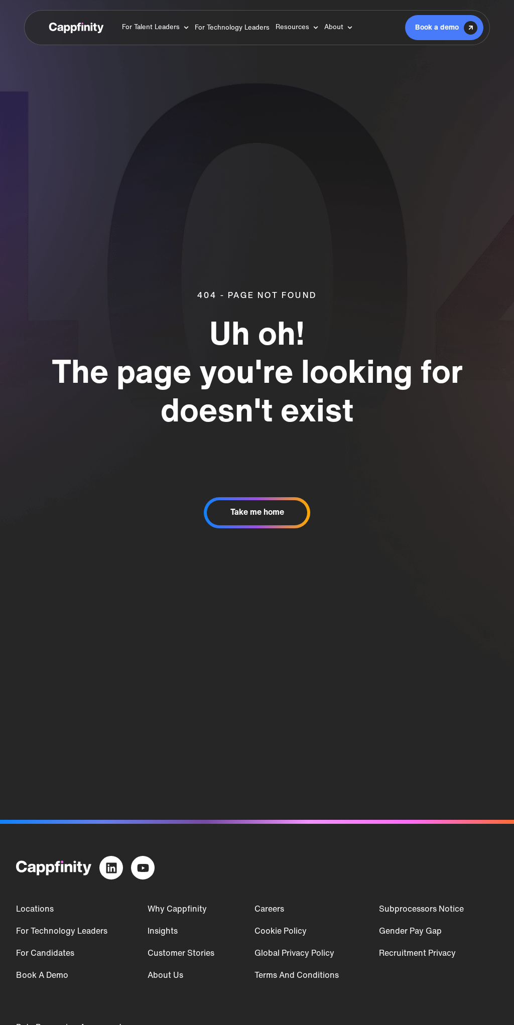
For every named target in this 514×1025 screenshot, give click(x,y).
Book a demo (42, 976)
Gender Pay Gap (410, 932)
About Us (165, 976)
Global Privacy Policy (294, 954)
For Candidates (45, 954)
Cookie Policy (280, 932)
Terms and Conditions (296, 976)
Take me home (257, 513)
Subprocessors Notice (421, 910)
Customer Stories (181, 954)
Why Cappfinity (177, 910)
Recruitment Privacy (417, 954)
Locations (35, 910)
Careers (269, 910)
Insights (163, 932)
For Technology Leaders (61, 932)
